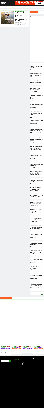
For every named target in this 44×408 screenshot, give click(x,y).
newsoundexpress (17, 22)
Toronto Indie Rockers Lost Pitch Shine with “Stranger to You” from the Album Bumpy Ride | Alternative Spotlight (36, 117)
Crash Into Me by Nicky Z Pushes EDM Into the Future (36, 194)
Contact (23, 365)
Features (23, 363)
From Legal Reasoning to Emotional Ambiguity (35, 82)
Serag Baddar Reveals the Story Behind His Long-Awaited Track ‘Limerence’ (16, 351)
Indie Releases (24, 361)
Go (9, 361)
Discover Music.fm (18, 359)
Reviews (23, 362)
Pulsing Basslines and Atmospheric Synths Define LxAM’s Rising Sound (37, 351)
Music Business (24, 364)
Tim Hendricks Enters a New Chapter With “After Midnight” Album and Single (5, 352)
